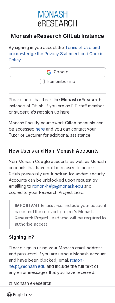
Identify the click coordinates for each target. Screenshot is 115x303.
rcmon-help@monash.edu (57, 186)
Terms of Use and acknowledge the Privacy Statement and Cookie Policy (56, 53)
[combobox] (19, 294)
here (40, 128)
